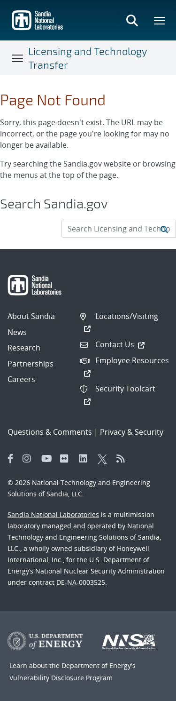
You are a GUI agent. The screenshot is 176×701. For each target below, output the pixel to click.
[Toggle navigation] (18, 58)
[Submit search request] (164, 229)
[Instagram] (30, 459)
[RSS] (123, 459)
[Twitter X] (105, 459)
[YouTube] (48, 459)
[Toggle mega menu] (160, 20)
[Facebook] (11, 459)
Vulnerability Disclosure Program (61, 677)
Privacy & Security (131, 432)
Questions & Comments (50, 432)
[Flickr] (67, 459)
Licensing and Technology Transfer (87, 58)
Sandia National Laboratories (53, 514)
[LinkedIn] (86, 459)
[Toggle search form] (132, 20)
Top (148, 690)
